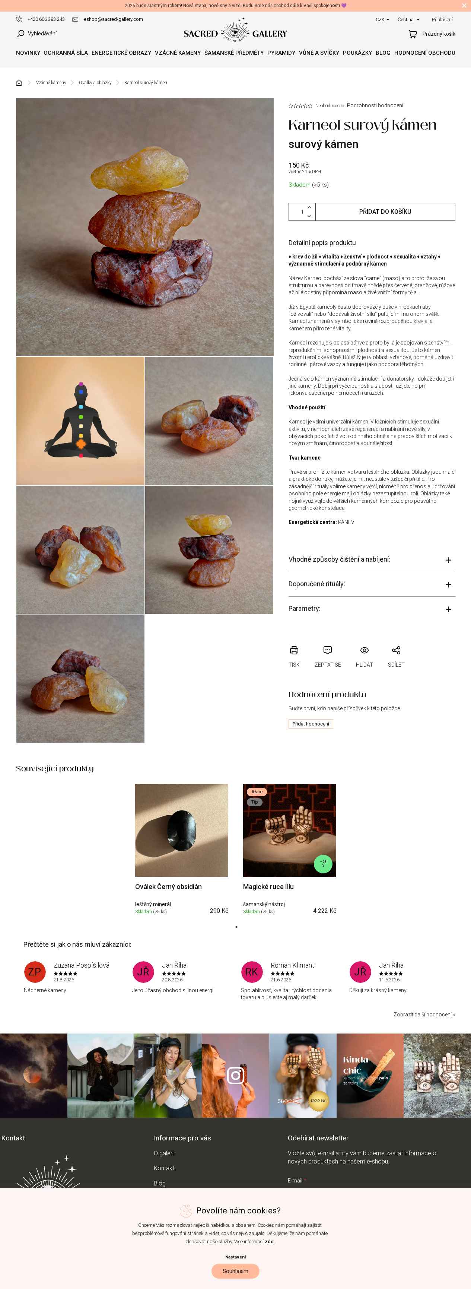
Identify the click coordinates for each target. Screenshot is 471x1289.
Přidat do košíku (385, 211)
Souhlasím (235, 1271)
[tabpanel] (182, 851)
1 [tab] (236, 927)
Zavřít (334, 641)
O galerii (164, 1153)
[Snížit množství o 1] (309, 216)
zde (269, 1241)
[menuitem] (28, 53)
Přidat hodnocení (311, 724)
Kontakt (164, 1168)
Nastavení (235, 1257)
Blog (160, 1183)
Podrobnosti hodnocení (375, 105)
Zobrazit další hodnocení (423, 1014)
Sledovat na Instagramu (235, 1076)
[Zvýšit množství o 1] (309, 207)
